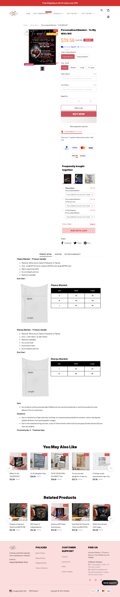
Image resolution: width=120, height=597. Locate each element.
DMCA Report (33, 591)
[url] (12, 559)
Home (25, 25)
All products (34, 25)
